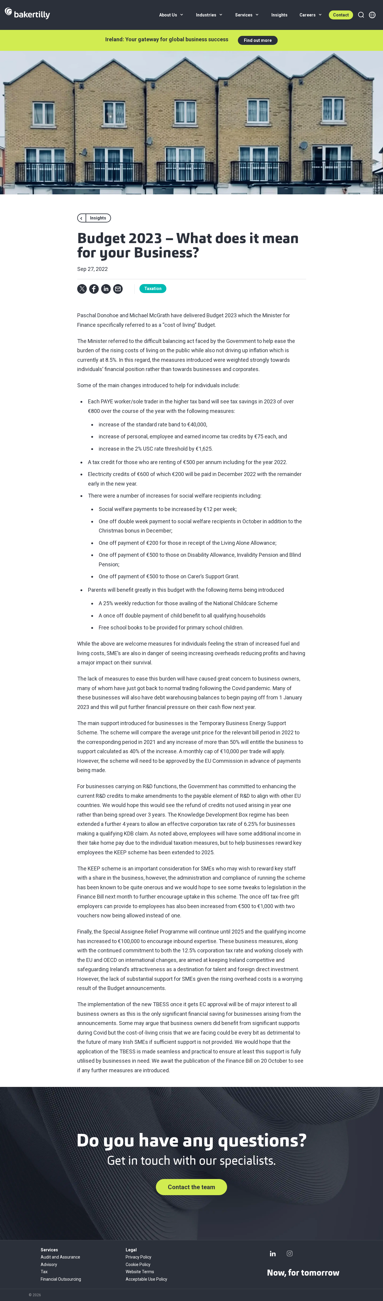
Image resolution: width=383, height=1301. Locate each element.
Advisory (49, 1264)
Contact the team (191, 1187)
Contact (341, 15)
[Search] (361, 15)
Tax (44, 1271)
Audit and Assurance (60, 1257)
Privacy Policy (138, 1257)
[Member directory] (372, 15)
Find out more (258, 40)
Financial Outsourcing (61, 1279)
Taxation (153, 288)
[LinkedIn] (273, 1253)
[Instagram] (290, 1253)
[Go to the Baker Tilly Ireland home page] (27, 15)
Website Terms (140, 1271)
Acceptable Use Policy (146, 1279)
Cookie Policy (138, 1264)
